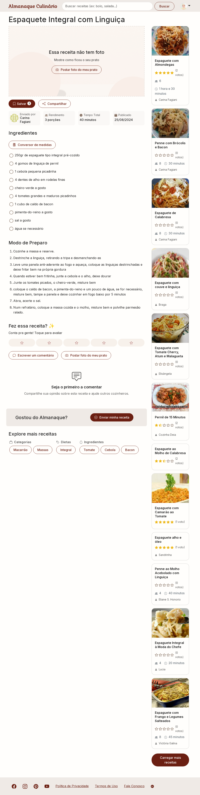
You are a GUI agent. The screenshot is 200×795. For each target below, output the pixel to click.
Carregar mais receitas (170, 760)
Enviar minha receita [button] (114, 417)
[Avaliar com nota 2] (49, 343)
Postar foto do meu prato (79, 70)
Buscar (164, 6)
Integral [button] (65, 450)
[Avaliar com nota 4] (104, 343)
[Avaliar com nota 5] (131, 343)
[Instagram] (25, 786)
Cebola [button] (110, 450)
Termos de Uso (106, 786)
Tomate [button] (89, 450)
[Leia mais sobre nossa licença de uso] (152, 786)
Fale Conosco (134, 786)
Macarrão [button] (20, 450)
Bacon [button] (130, 450)
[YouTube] (47, 786)
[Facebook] (14, 786)
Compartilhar (57, 104)
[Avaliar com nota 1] (22, 343)
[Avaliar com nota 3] (76, 343)
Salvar (23, 104)
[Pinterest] (36, 786)
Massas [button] (42, 450)
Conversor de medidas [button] (35, 145)
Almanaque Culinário (33, 6)
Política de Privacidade (72, 786)
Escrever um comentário (36, 355)
